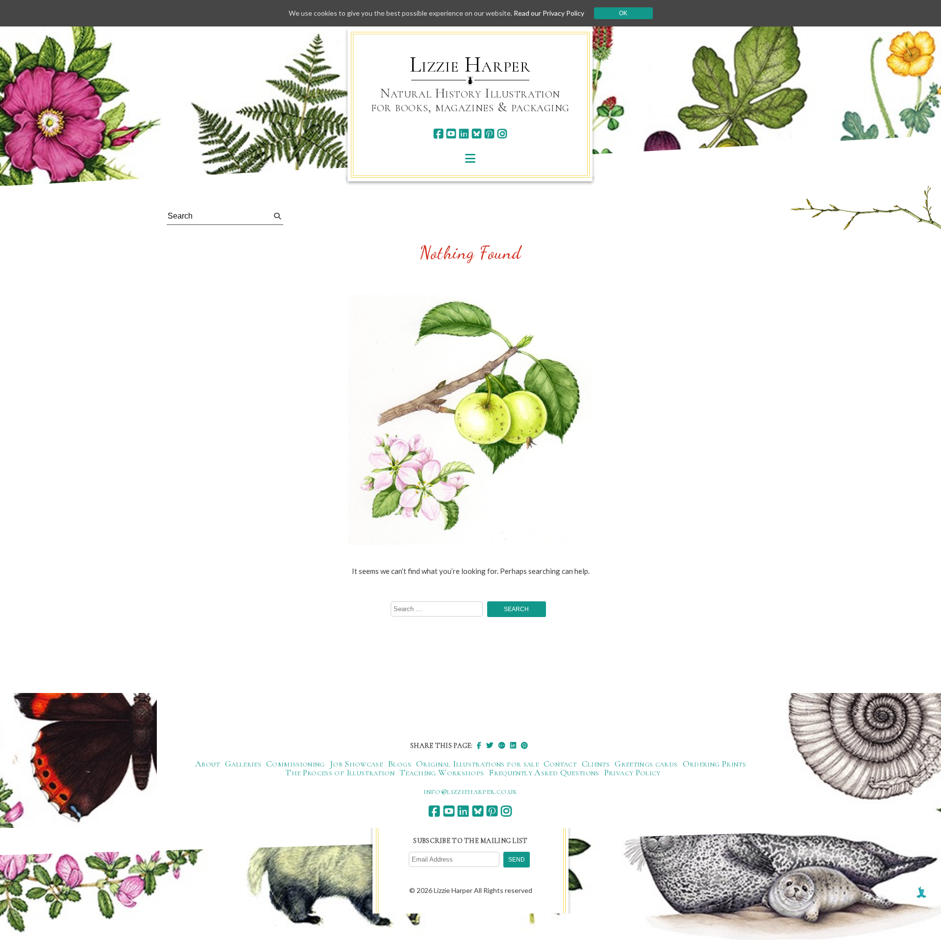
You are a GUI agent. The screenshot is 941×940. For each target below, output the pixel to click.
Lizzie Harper (470, 64)
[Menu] (470, 158)
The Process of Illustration (340, 772)
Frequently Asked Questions (544, 772)
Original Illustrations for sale (477, 763)
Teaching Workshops (441, 772)
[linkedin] (464, 133)
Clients (596, 763)
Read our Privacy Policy (549, 13)
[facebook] (438, 133)
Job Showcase (356, 763)
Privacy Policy (632, 772)
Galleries (243, 763)
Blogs (399, 763)
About (207, 763)
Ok (623, 13)
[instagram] (502, 133)
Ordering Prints (714, 763)
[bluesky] (476, 133)
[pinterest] (489, 133)
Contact (560, 763)
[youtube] (451, 133)
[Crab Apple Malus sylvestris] (470, 420)
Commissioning (295, 763)
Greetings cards (646, 763)
